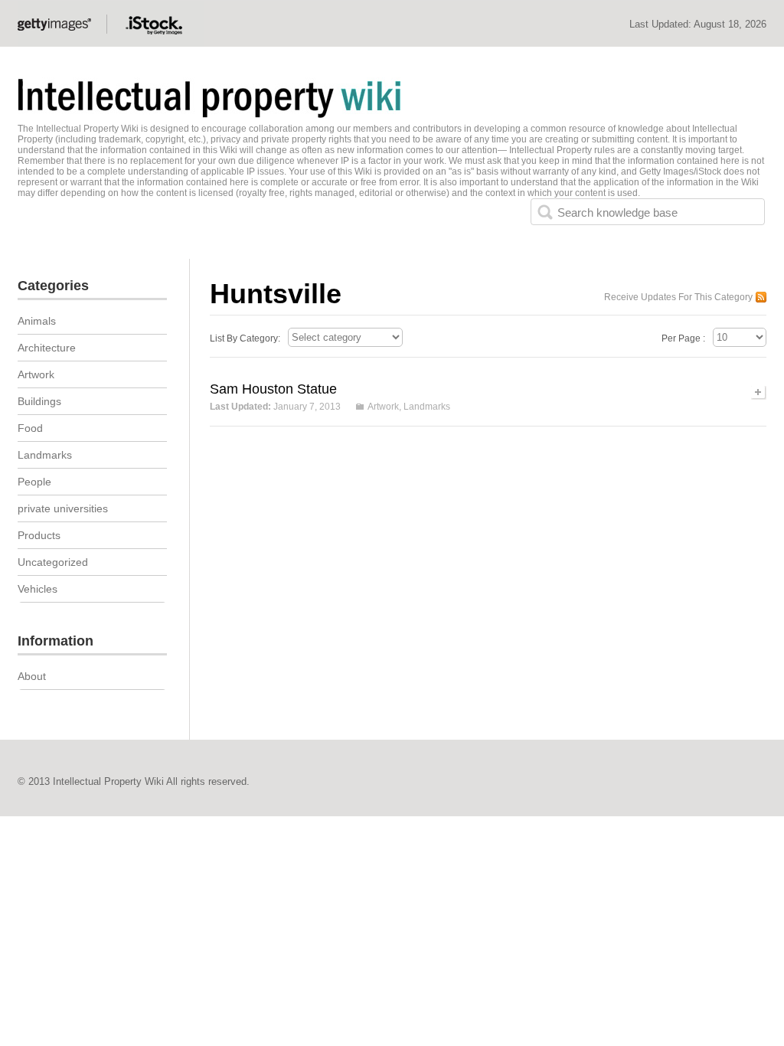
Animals (37, 321)
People (34, 482)
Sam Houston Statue (273, 389)
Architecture (47, 348)
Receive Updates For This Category (678, 297)
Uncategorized (53, 562)
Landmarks (426, 406)
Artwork (383, 406)
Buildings (39, 401)
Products (39, 535)
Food (30, 428)
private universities (63, 508)
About (32, 676)
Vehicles (37, 589)
